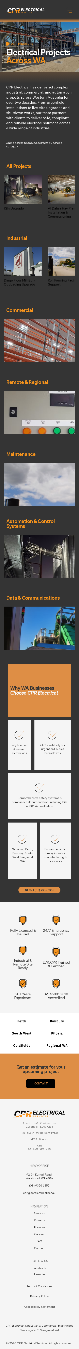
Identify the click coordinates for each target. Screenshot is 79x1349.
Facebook (39, 1268)
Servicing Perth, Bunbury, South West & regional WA (22, 855)
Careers (39, 1234)
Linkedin (39, 1274)
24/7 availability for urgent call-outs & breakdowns (52, 749)
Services (39, 1213)
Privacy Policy (39, 1296)
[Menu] (70, 11)
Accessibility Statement (39, 1307)
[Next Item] (68, 189)
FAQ (39, 1241)
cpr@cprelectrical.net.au (39, 1193)
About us (39, 1227)
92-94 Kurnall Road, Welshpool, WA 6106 (39, 1176)
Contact (39, 1248)
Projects (39, 1220)
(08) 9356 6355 (39, 1185)
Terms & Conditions (39, 1286)
